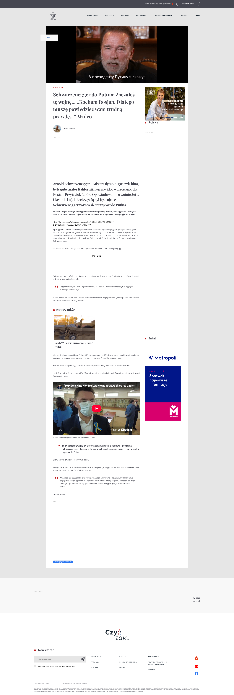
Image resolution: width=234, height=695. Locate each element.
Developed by (68, 683)
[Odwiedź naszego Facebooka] (196, 673)
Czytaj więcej (71, 666)
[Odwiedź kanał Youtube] (196, 666)
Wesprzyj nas (153, 656)
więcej (196, 598)
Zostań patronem (188, 3)
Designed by (38, 683)
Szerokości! (92, 16)
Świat (197, 16)
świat (152, 338)
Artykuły (109, 16)
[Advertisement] (96, 159)
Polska (184, 16)
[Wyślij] (83, 659)
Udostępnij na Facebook (63, 562)
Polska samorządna (164, 16)
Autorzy (125, 16)
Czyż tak (123, 656)
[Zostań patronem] (196, 658)
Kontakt (151, 669)
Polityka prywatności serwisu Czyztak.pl (157, 663)
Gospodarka (142, 16)
